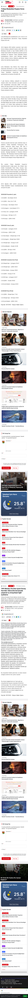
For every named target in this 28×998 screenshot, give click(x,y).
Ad (3, 453)
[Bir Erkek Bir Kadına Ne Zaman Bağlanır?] (14, 872)
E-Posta (4, 458)
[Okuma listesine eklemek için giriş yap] (9, 34)
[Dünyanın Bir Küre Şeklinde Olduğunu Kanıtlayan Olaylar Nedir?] (14, 550)
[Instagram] (11, 987)
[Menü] (2, 2)
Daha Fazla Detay (14, 513)
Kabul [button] (25, 996)
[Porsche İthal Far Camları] (14, 131)
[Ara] (19, 2)
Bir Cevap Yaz (6, 433)
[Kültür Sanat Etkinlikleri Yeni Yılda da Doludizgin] (14, 531)
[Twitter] (7, 987)
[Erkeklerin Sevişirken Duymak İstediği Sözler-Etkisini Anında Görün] (14, 563)
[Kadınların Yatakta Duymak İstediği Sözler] (14, 556)
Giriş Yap (15, 468)
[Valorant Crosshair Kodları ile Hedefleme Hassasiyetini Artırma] (14, 137)
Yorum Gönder (6, 468)
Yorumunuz (8, 440)
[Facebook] (2, 987)
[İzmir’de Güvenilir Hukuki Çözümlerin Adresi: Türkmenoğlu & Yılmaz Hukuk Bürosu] (14, 125)
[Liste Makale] (9, 2)
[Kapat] (26, 990)
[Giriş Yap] (23, 2)
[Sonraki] (26, 481)
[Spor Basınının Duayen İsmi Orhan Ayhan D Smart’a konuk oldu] (14, 537)
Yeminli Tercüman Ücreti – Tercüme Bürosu (13, 426)
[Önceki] (2, 481)
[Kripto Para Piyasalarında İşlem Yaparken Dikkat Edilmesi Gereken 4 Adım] (14, 524)
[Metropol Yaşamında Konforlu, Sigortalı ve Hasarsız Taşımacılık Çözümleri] (14, 120)
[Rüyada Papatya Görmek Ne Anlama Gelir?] (14, 481)
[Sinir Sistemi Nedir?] (14, 569)
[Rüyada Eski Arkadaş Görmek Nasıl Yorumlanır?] (14, 543)
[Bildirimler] (25, 2)
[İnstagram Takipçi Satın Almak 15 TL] (14, 575)
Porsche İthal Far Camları (8, 368)
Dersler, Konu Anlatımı (10, 979)
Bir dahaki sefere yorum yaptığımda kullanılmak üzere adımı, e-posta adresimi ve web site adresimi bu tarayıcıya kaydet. (14, 464)
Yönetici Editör (8, 20)
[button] (13, 6)
